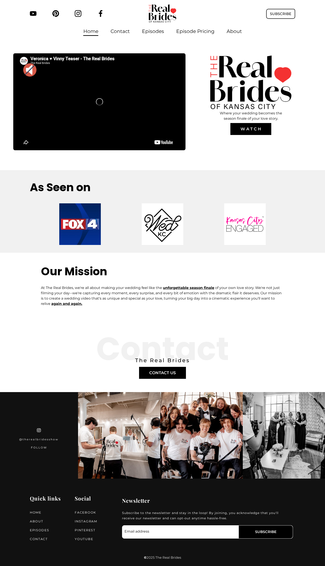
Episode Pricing (195, 31)
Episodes (153, 31)
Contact (120, 31)
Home (90, 31)
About (234, 31)
